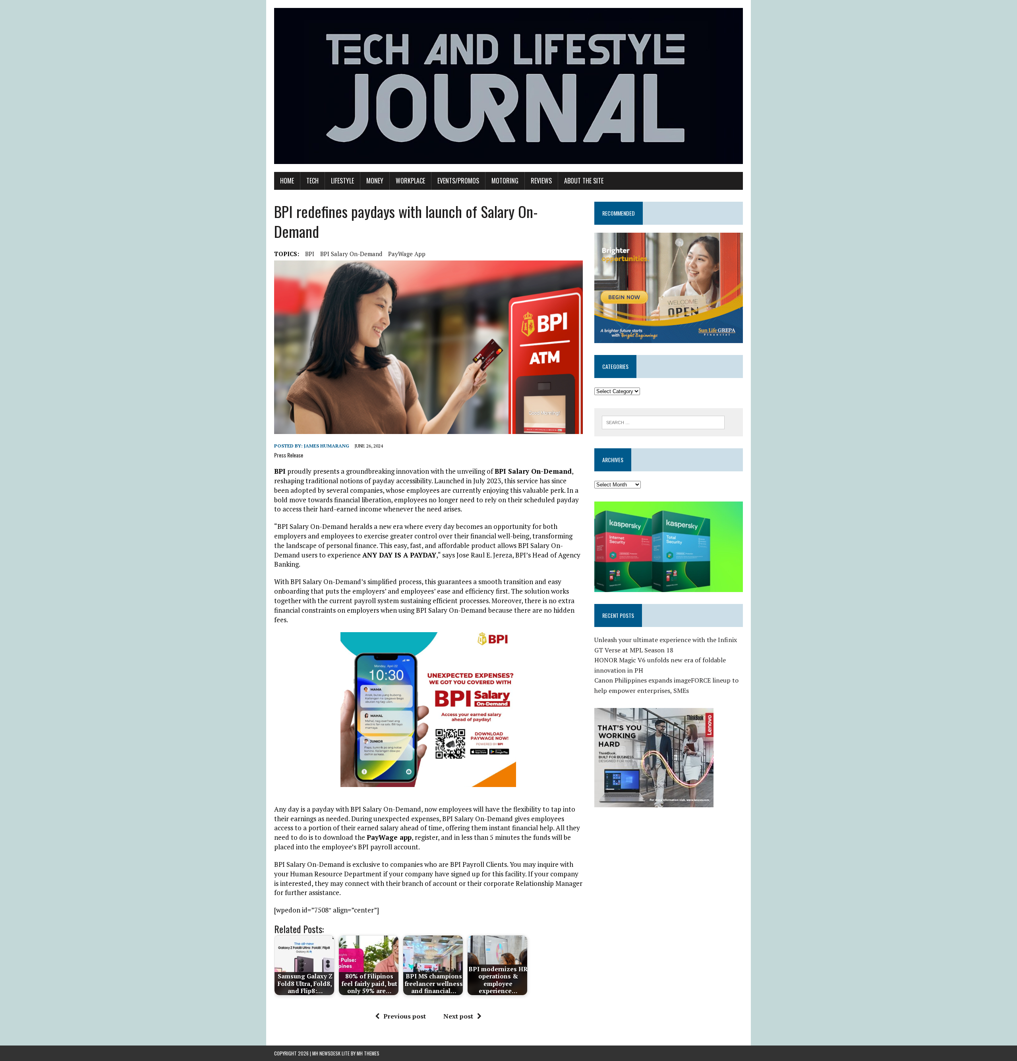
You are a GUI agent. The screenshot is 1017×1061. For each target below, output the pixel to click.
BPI (309, 254)
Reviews (541, 180)
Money (374, 180)
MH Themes (368, 1053)
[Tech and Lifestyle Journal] (508, 86)
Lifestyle (342, 180)
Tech (312, 180)
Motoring (504, 180)
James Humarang (326, 446)
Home (287, 180)
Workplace (410, 180)
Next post (458, 1016)
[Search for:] (663, 421)
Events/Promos (458, 180)
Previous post (404, 1016)
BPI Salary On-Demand (351, 254)
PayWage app (406, 254)
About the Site (583, 180)
